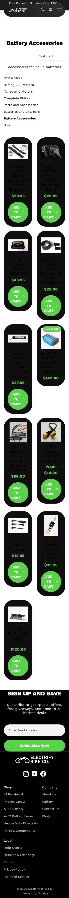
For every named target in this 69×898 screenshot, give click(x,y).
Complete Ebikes (17, 98)
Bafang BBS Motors (19, 85)
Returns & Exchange (19, 855)
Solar (8, 125)
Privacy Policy (14, 869)
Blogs (46, 816)
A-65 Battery (13, 809)
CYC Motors (13, 78)
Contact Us (50, 809)
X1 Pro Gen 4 (13, 794)
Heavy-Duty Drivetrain (21, 823)
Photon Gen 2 (14, 801)
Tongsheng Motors (18, 91)
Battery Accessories (20, 118)
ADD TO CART (16, 212)
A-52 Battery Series (19, 816)
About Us (49, 794)
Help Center (13, 847)
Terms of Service (16, 876)
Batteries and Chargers (22, 111)
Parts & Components (20, 830)
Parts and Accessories (21, 105)
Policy (8, 862)
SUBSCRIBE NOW (34, 746)
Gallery (47, 801)
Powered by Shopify (34, 893)
